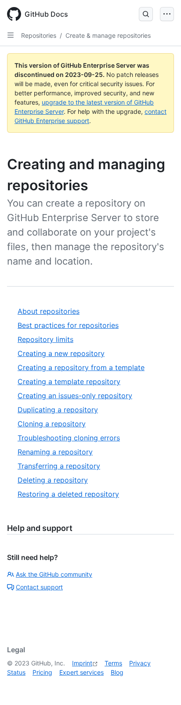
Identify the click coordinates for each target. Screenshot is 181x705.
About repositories (49, 311)
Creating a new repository (61, 353)
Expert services (81, 672)
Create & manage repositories (108, 35)
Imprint (82, 663)
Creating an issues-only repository (75, 395)
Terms (113, 663)
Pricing (42, 672)
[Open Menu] (167, 14)
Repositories (38, 35)
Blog (117, 672)
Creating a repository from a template (81, 367)
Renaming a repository (55, 451)
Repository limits (45, 339)
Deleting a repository (53, 480)
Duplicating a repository (58, 409)
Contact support (39, 587)
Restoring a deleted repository (68, 494)
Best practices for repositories (68, 325)
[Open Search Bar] (146, 14)
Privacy (140, 663)
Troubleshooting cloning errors (69, 437)
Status (16, 672)
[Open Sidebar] (11, 35)
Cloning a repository (52, 423)
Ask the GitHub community (54, 574)
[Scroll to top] (161, 685)
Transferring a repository (59, 466)
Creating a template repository (69, 381)
